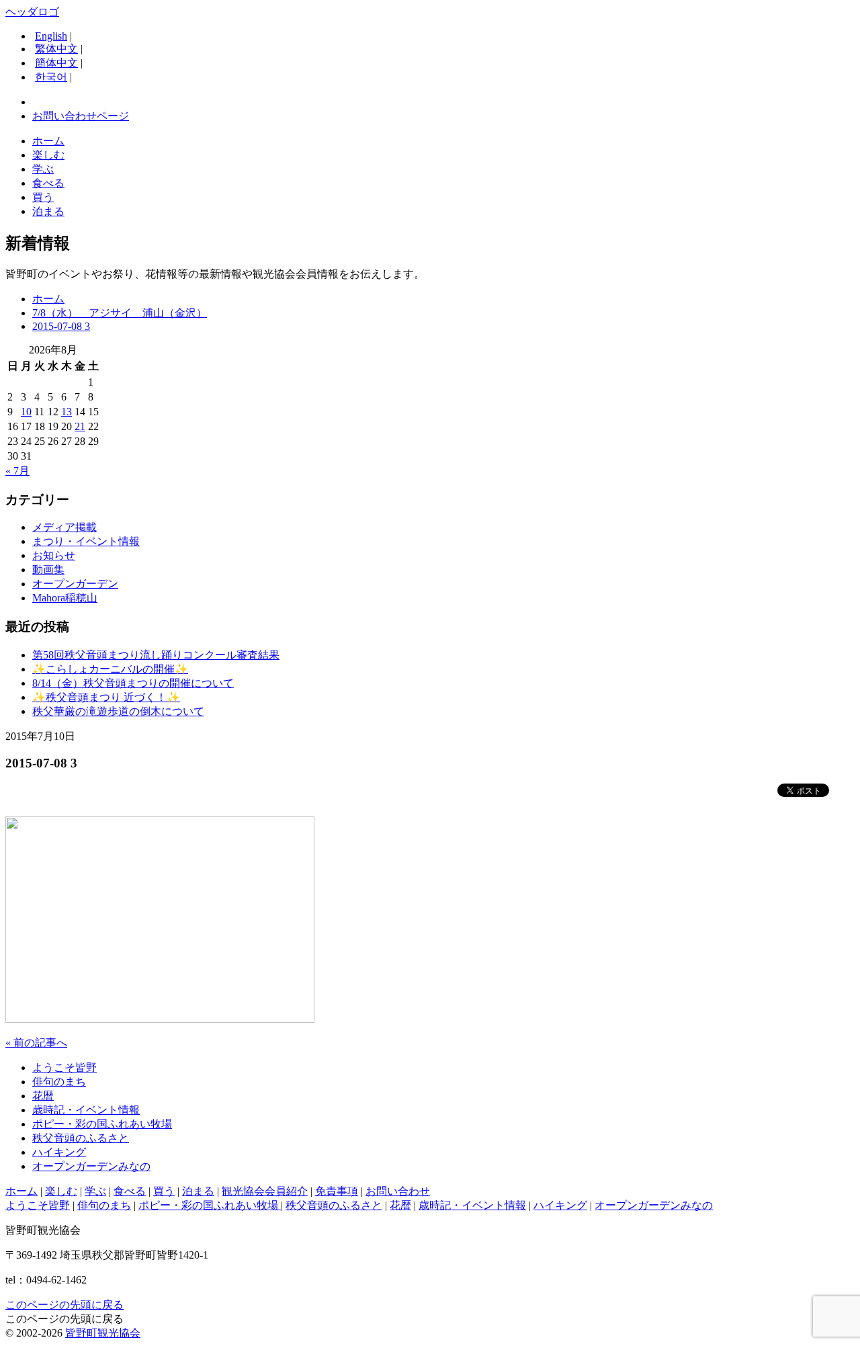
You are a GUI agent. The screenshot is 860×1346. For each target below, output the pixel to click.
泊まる (48, 211)
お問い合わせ (398, 1191)
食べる (48, 183)
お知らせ (53, 555)
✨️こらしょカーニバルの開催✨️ (110, 669)
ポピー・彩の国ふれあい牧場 (102, 1124)
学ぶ (43, 169)
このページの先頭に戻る (64, 1304)
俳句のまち (59, 1081)
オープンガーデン (75, 583)
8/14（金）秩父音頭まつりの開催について (133, 683)
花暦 (43, 1095)
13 (66, 411)
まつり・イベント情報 (86, 541)
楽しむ (48, 155)
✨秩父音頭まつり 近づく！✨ (106, 697)
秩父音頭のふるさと (80, 1138)
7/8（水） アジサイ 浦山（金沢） (119, 313)
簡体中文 (56, 63)
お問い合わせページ (80, 116)
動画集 (48, 569)
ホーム (48, 140)
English (51, 36)
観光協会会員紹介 (265, 1191)
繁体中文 (56, 48)
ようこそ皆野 (64, 1067)
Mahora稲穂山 (64, 597)
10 (26, 411)
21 (80, 426)
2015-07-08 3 (61, 326)
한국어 (51, 77)
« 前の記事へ (36, 1042)
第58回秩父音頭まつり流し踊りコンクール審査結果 (156, 655)
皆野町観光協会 (102, 1333)
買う (43, 197)
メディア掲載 (64, 527)
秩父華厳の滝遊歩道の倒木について (118, 711)
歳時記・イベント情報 (86, 1110)
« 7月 (17, 470)
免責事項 (336, 1191)
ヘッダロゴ (32, 11)
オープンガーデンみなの (91, 1166)
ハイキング (59, 1152)
